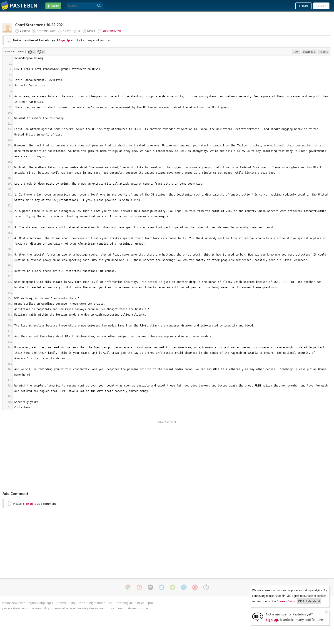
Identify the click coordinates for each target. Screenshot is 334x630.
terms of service (64, 608)
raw (296, 52)
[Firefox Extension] (139, 587)
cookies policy (40, 608)
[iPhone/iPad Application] (150, 587)
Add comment (111, 31)
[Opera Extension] (195, 587)
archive (62, 603)
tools (82, 603)
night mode (97, 603)
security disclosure (90, 608)
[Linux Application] (206, 587)
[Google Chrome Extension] (128, 587)
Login (303, 6)
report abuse (127, 608)
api (111, 603)
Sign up (321, 6)
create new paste (13, 603)
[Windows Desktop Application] (161, 587)
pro (150, 603)
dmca (110, 608)
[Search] (99, 5)
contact (145, 608)
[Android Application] (172, 587)
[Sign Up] (257, 616)
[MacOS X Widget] (184, 587)
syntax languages (41, 603)
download (309, 52)
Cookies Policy (286, 601)
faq (72, 603)
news (140, 603)
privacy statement (14, 608)
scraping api (125, 603)
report (324, 52)
